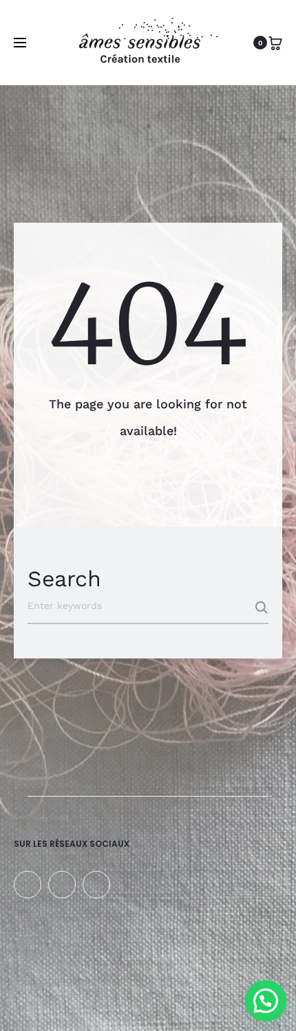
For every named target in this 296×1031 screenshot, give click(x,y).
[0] (275, 42)
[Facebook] (27, 884)
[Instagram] (96, 884)
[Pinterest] (62, 884)
